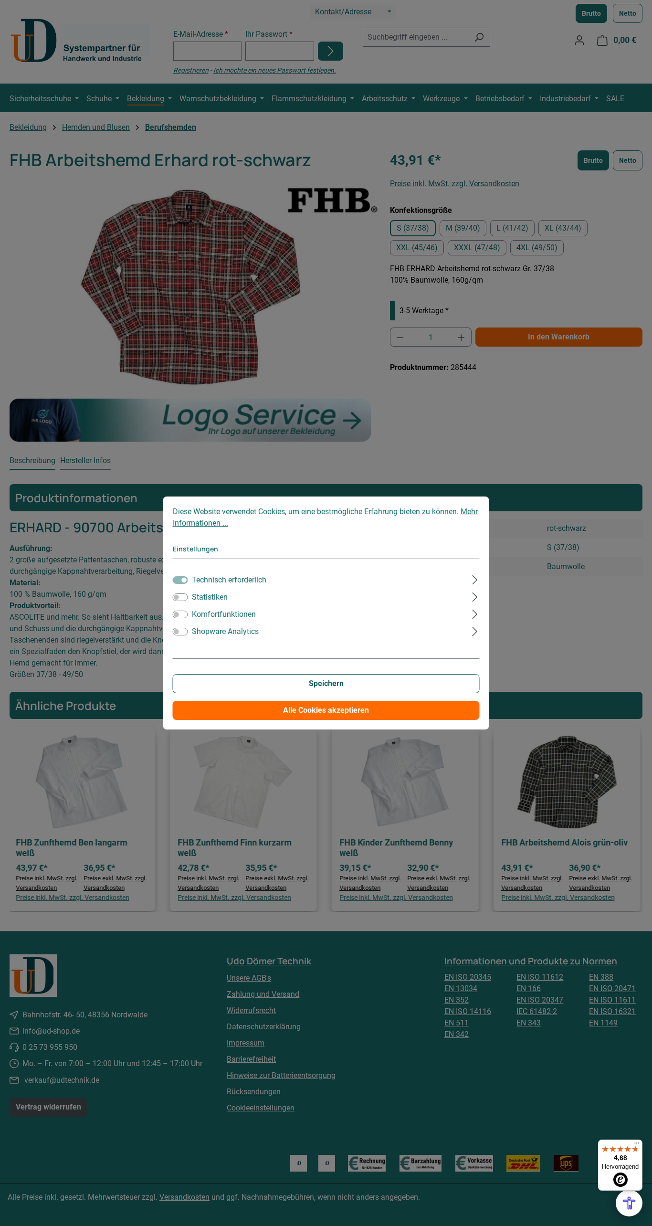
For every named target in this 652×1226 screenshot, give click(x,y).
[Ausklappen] (474, 578)
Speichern (326, 683)
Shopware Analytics (225, 631)
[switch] (180, 597)
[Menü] (636, 1145)
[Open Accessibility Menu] (629, 1203)
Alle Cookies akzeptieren (326, 710)
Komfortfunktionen (224, 614)
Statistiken (210, 597)
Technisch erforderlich (229, 579)
